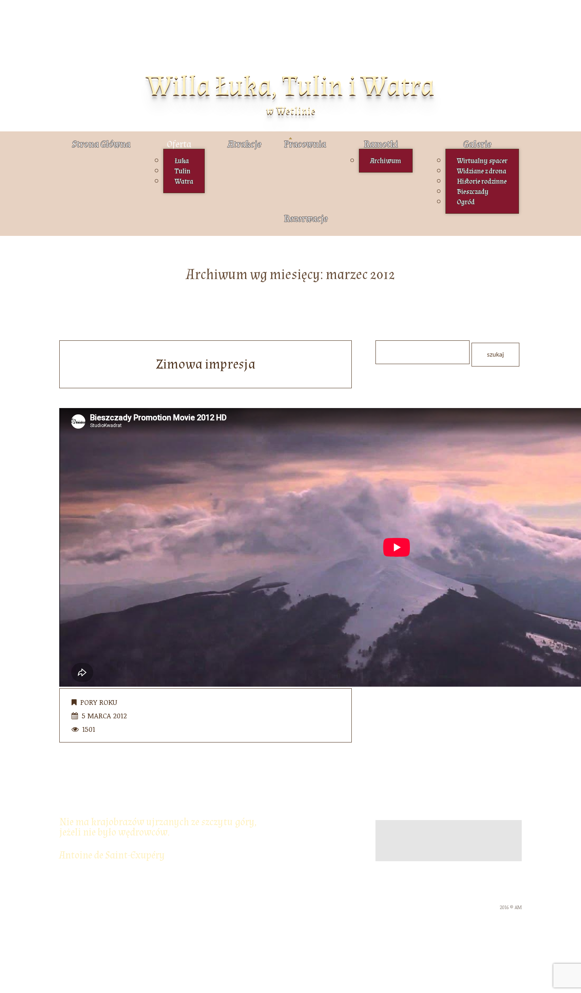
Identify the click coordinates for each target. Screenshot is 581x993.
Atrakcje (244, 144)
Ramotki (381, 144)
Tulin (183, 171)
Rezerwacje (306, 219)
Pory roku (98, 702)
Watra (184, 181)
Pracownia (305, 144)
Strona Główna (101, 144)
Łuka (182, 160)
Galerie (477, 144)
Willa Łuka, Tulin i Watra (290, 86)
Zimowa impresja (205, 364)
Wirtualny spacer (482, 160)
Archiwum (385, 160)
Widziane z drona (481, 171)
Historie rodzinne (482, 181)
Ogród (466, 202)
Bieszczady (473, 191)
